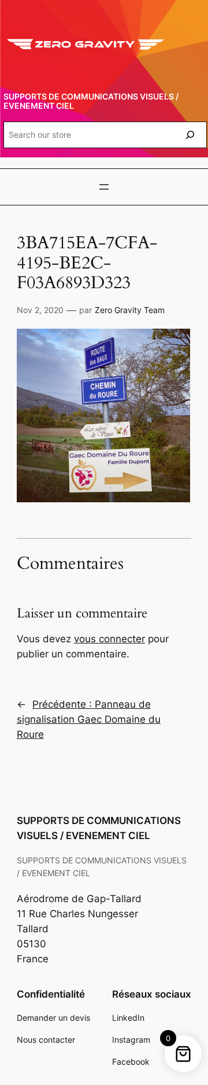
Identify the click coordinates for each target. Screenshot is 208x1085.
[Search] (190, 134)
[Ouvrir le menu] (104, 187)
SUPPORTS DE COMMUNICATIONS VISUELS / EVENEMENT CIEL (91, 101)
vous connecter (109, 639)
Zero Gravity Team (130, 310)
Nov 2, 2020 (40, 310)
